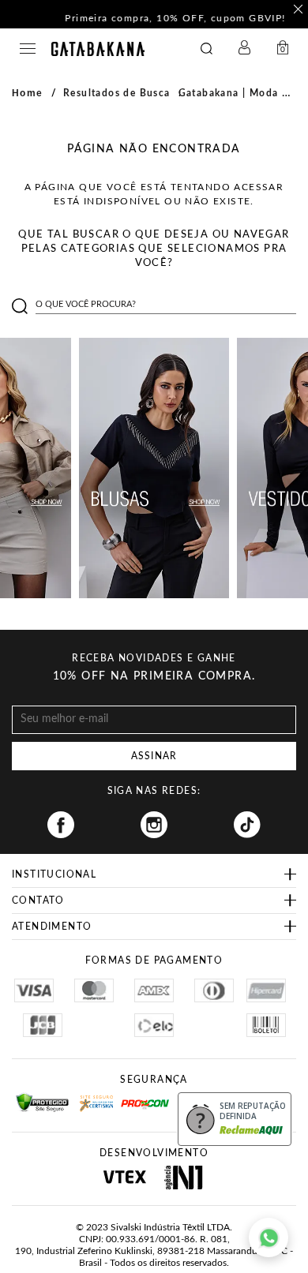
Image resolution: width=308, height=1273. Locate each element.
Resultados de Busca (117, 93)
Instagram (154, 824)
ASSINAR (154, 756)
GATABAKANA (98, 48)
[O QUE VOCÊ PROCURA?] (206, 49)
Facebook (60, 824)
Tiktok (247, 824)
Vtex (124, 1177)
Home (27, 93)
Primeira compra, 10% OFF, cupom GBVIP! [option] (153, 18)
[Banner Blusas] (154, 468)
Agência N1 (183, 1177)
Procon (141, 1097)
